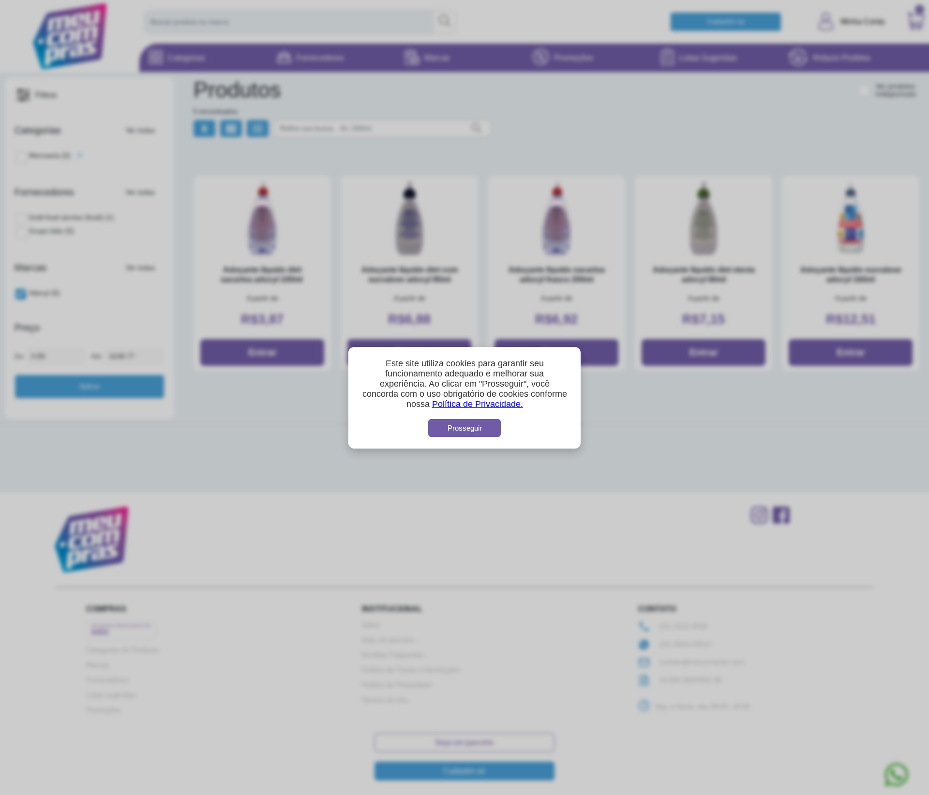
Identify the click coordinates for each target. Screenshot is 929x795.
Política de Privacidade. (477, 404)
